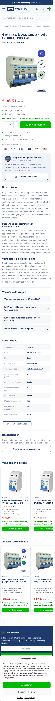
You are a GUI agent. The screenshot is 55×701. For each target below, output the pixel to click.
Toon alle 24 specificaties (16, 424)
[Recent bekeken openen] (42, 9)
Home (6, 26)
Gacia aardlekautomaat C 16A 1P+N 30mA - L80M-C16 (15, 501)
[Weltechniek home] (17, 9)
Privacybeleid (30, 698)
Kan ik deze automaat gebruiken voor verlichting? (22, 319)
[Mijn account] (37, 9)
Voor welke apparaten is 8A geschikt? (22, 299)
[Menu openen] (3, 9)
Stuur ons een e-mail (28, 176)
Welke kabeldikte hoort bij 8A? (18, 328)
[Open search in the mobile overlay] (26, 18)
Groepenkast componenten (30, 26)
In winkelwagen (37, 124)
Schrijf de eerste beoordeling (26, 449)
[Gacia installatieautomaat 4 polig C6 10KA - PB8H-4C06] (15, 560)
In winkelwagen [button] (15, 529)
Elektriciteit (14, 26)
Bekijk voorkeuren (26, 692)
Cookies (20, 698)
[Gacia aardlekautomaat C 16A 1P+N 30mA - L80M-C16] (15, 482)
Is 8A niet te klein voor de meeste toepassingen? (20, 308)
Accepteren (26, 685)
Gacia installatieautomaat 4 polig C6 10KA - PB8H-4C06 (14, 580)
